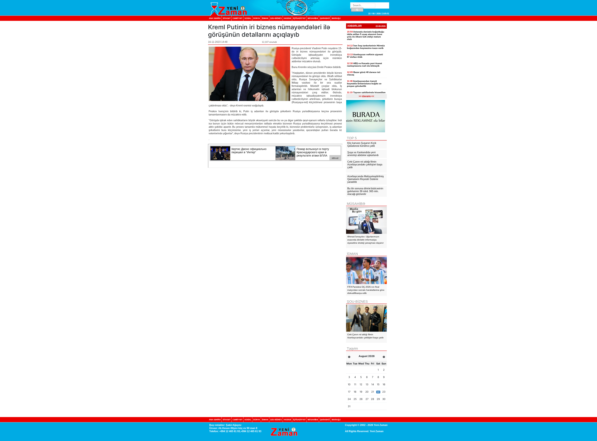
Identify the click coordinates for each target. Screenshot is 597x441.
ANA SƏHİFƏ (215, 18)
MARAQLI (336, 18)
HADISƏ (287, 18)
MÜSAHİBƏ (313, 18)
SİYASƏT (227, 18)
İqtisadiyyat (299, 18)
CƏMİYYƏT (237, 18)
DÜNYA (256, 18)
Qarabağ (325, 18)
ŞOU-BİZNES (276, 18)
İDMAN (265, 18)
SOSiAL (247, 18)
